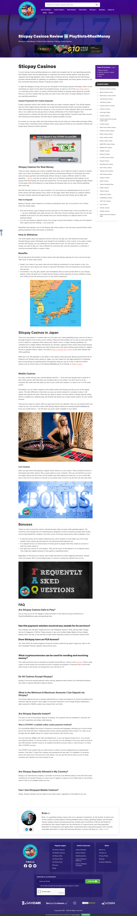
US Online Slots (57, 859)
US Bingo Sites (57, 856)
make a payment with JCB (61, 349)
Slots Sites (82, 10)
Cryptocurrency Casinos (107, 105)
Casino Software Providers (81, 864)
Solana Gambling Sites (106, 184)
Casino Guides (80, 853)
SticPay (30, 178)
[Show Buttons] (1, 230)
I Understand (85, 914)
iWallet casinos (77, 364)
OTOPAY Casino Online (107, 157)
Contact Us (102, 853)
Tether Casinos (104, 191)
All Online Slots (57, 862)
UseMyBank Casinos (106, 197)
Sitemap (101, 859)
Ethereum (78, 662)
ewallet (53, 109)
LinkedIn (106, 829)
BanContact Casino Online (108, 95)
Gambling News (81, 856)
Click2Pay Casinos (105, 102)
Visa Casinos (103, 204)
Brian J (45, 813)
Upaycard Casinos (105, 194)
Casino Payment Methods (81, 860)
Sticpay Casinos (105, 177)
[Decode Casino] (68, 46)
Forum (51, 13)
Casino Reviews (81, 850)
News (45, 13)
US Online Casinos (58, 850)
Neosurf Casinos (105, 154)
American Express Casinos (108, 89)
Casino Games (59, 10)
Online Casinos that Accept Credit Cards (108, 119)
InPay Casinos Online (106, 137)
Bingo (54, 868)
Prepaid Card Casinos (106, 171)
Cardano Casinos (105, 109)
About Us (111, 10)
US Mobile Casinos (58, 853)
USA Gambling (46, 10)
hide (113, 67)
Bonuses (93, 10)
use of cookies (76, 914)
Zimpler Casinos (105, 211)
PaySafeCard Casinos (106, 164)
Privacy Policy (103, 856)
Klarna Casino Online (106, 141)
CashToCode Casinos (106, 99)
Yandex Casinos (105, 208)
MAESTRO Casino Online (107, 144)
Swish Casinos (104, 181)
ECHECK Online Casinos (107, 131)
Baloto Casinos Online (106, 92)
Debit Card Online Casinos (108, 127)
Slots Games (71, 10)
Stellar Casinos (104, 187)
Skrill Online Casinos (106, 174)
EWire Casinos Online (106, 134)
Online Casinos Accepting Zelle (107, 215)
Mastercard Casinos (106, 147)
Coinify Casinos (104, 124)
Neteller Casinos (105, 151)
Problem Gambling (105, 862)
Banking (101, 10)
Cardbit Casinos (105, 115)
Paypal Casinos (104, 161)
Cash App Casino (105, 112)
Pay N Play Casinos (106, 167)
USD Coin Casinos (105, 201)
